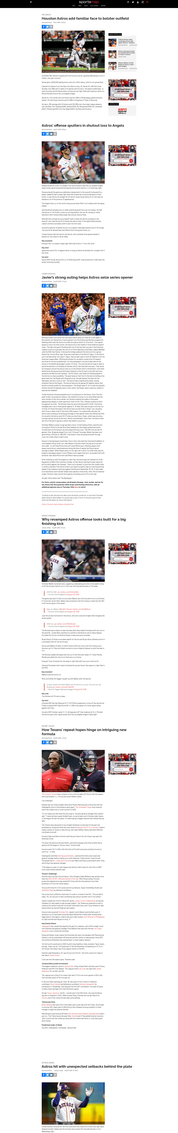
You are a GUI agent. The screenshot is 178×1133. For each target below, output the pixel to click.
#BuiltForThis (64, 606)
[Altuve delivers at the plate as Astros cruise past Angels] (112, 66)
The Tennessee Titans (83, 800)
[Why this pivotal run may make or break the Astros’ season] (73, 314)
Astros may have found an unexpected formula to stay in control (126, 52)
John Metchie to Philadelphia (94, 910)
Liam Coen (82, 962)
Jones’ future (55, 948)
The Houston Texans (49, 787)
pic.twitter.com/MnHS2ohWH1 (72, 1129)
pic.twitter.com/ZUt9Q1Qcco (80, 606)
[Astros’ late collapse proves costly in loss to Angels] (73, 162)
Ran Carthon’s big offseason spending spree (84, 1007)
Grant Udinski (55, 977)
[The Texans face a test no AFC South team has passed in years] (73, 764)
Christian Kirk (63, 905)
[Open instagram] (143, 2)
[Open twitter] (133, 2)
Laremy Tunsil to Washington (85, 894)
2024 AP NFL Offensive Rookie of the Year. (63, 872)
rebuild (74, 1009)
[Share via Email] (51, 134)
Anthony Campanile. (87, 977)
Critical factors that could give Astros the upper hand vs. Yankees (126, 41)
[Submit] (147, 2)
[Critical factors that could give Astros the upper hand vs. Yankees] (112, 43)
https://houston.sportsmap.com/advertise (57, 504)
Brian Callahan (47, 998)
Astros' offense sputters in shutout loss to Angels (83, 125)
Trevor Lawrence (53, 986)
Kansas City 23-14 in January (88, 820)
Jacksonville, (69, 959)
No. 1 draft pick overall (61, 854)
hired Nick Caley (47, 883)
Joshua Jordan (133, 45)
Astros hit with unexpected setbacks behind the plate (87, 1059)
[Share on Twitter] (47, 27)
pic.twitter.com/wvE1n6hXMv (63, 680)
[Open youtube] (138, 2)
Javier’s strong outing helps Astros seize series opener (87, 277)
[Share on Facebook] (44, 27)
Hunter (44, 991)
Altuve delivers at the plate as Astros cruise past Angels (126, 64)
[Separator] (51, 27)
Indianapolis (46, 919)
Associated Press (47, 22)
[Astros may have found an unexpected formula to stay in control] (112, 54)
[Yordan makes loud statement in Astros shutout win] (73, 1096)
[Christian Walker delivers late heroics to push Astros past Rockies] (73, 560)
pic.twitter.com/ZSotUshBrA (68, 590)
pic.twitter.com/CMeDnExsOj (64, 619)
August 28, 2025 (73, 593)
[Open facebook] (128, 2)
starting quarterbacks (66, 849)
